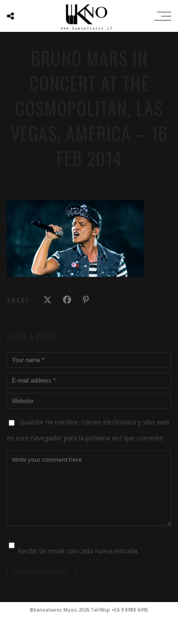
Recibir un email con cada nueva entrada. (78, 550)
